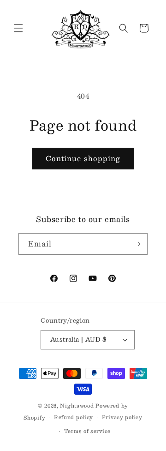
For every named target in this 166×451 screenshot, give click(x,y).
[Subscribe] (137, 244)
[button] (18, 28)
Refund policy (73, 417)
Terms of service (87, 431)
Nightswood (77, 405)
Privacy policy (122, 417)
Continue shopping (83, 158)
